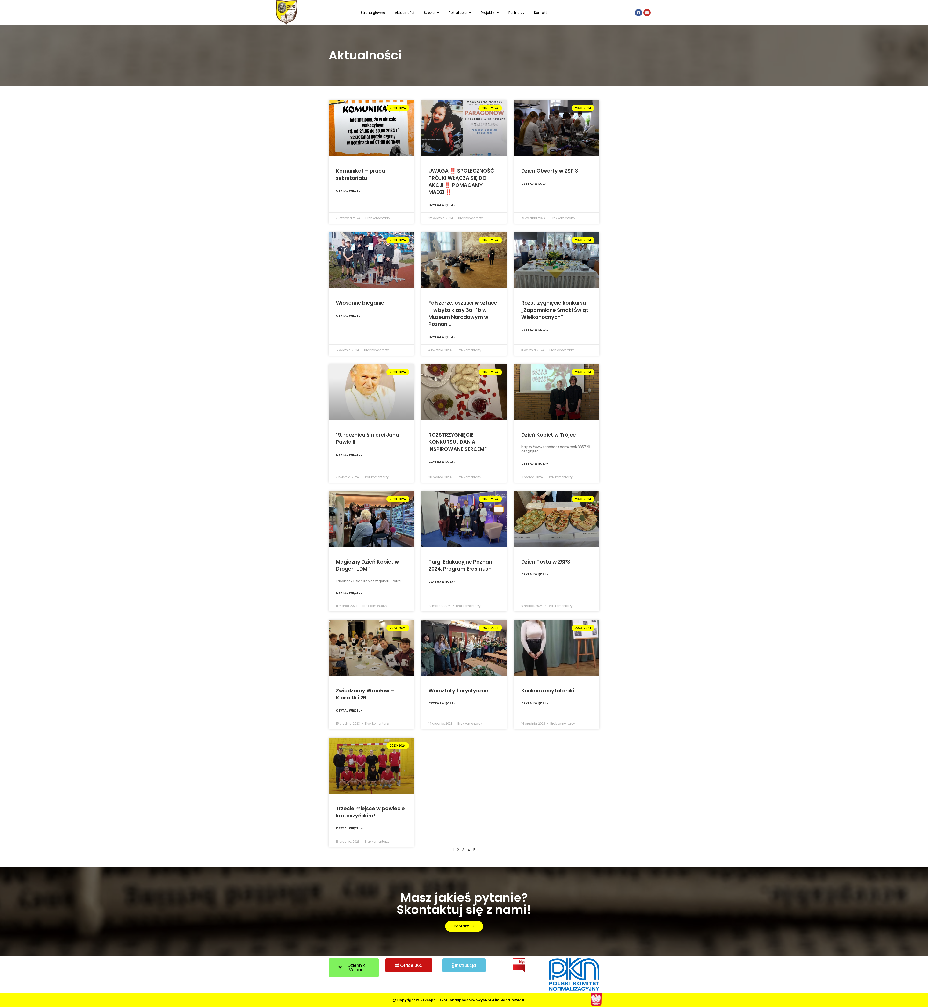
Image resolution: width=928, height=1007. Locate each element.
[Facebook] (638, 12)
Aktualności (404, 12)
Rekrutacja (458, 12)
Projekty (487, 12)
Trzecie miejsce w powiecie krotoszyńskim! (370, 812)
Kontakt (540, 12)
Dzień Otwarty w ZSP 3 (549, 170)
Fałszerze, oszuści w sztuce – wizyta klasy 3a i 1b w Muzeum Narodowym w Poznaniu (462, 313)
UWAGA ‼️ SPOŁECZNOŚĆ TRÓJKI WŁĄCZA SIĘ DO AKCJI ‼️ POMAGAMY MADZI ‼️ (461, 181)
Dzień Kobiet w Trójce (548, 434)
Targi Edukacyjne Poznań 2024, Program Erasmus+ (460, 565)
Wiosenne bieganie (360, 302)
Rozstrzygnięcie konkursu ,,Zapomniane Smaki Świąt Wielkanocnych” (554, 310)
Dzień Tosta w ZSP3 (545, 561)
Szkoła (429, 12)
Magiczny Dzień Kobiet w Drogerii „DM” (367, 565)
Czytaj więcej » (349, 191)
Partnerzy (516, 12)
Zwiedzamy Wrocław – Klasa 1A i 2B (365, 694)
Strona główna (373, 12)
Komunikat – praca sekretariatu (360, 174)
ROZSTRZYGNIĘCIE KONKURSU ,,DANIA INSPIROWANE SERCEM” (457, 442)
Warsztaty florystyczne (458, 690)
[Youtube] (647, 12)
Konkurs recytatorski (547, 690)
